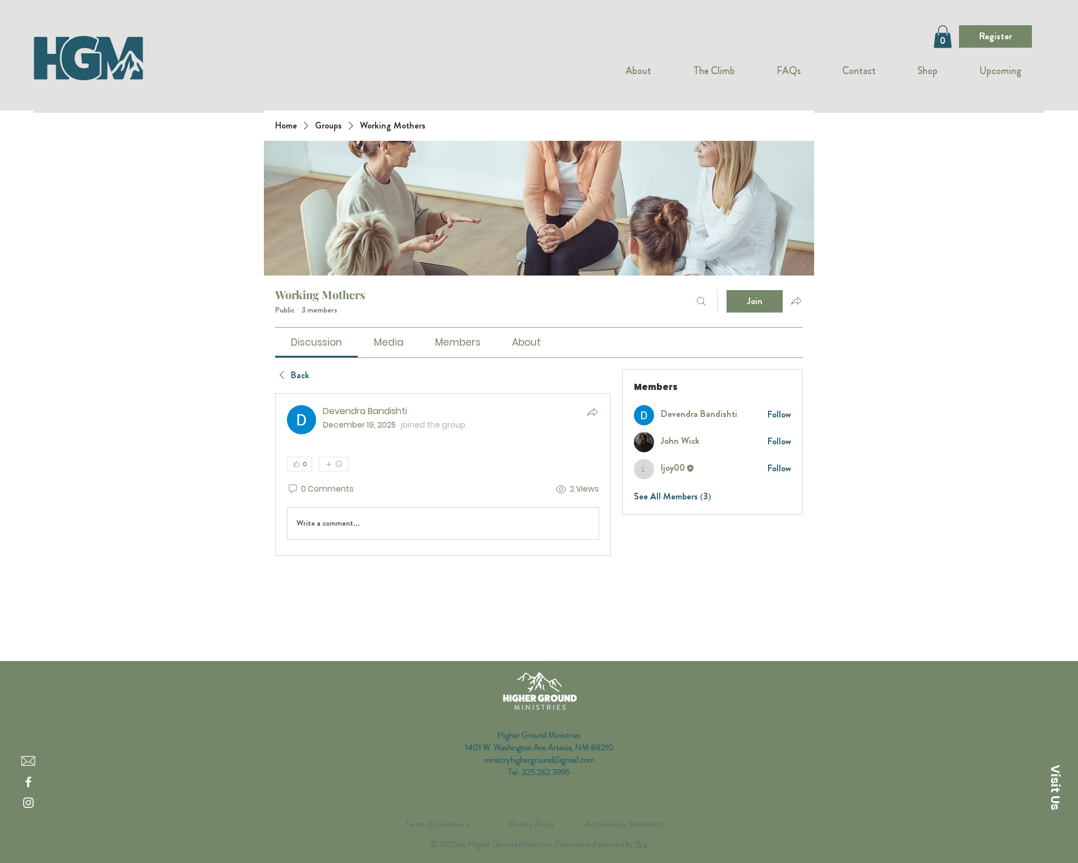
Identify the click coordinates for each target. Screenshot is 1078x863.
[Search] (701, 301)
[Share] (592, 412)
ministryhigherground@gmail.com (539, 760)
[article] (443, 474)
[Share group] (796, 300)
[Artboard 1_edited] (28, 761)
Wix (641, 832)
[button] (942, 36)
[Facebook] (28, 782)
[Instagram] (28, 803)
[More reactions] (334, 464)
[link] (316, 342)
